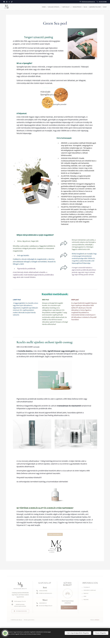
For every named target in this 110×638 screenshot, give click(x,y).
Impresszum (86, 587)
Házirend (85, 593)
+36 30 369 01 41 (43, 603)
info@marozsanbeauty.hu (88, 1)
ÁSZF (84, 596)
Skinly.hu (97, 619)
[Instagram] (7, 1)
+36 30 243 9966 (103, 1)
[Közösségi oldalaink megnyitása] (67, 593)
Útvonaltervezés (21, 611)
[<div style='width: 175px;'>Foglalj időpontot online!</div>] (5, 633)
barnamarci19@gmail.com (45, 605)
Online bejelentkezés (55, 534)
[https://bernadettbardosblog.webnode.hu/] (9, 1)
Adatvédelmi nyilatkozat (89, 590)
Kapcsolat (85, 599)
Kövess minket (69, 607)
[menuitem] (44, 7)
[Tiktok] (12, 1)
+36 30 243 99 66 (43, 590)
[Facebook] (4, 1)
